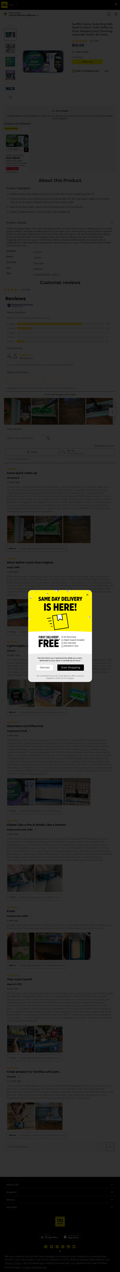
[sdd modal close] (87, 595)
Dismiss (45, 667)
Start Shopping (70, 667)
